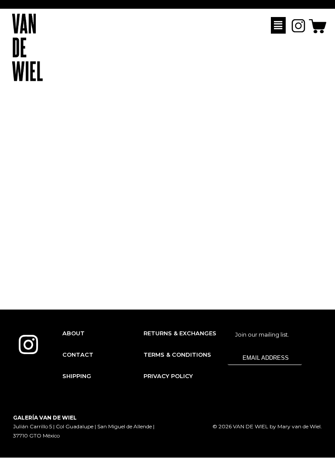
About (73, 333)
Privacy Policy (168, 375)
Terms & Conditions (177, 354)
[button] (278, 25)
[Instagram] (28, 344)
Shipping (76, 375)
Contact (77, 354)
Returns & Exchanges (180, 333)
